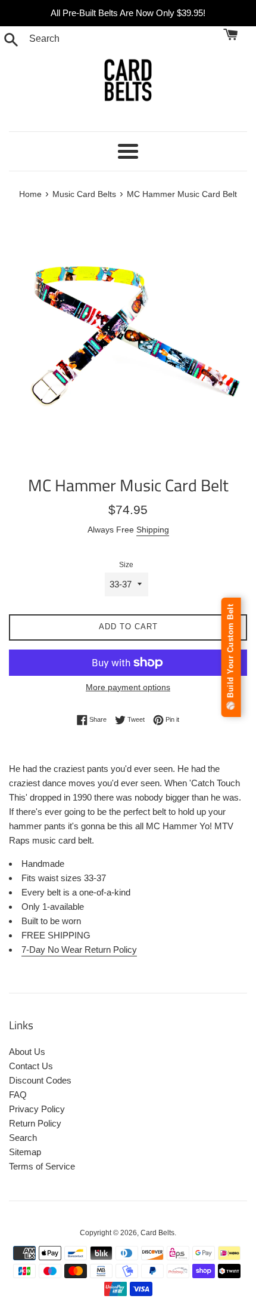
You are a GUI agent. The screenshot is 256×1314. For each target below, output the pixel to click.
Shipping (152, 529)
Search (23, 1138)
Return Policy (35, 1123)
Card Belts (157, 1233)
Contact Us (31, 1066)
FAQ (18, 1095)
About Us (27, 1052)
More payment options (128, 687)
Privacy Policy (37, 1109)
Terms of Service (42, 1166)
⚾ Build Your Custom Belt (230, 657)
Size (126, 565)
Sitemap (25, 1152)
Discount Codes (40, 1080)
